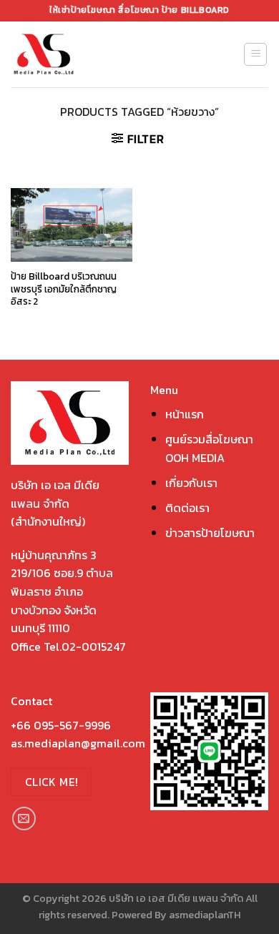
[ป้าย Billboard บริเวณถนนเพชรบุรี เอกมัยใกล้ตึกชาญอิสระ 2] (71, 225)
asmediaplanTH (204, 915)
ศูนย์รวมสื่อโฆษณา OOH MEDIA (209, 448)
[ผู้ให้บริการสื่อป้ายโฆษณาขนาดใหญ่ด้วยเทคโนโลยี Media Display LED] (70, 54)
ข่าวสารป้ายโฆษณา (210, 532)
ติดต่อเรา (187, 507)
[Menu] (255, 54)
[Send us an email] (24, 818)
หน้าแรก (184, 414)
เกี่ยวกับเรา (191, 482)
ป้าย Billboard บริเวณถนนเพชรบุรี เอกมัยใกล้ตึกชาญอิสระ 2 (64, 289)
